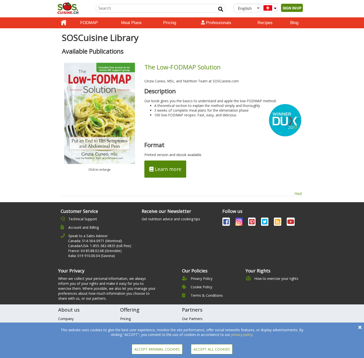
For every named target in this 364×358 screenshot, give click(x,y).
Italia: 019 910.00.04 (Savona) (91, 255)
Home (63, 22)
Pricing (169, 22)
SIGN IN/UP (292, 7)
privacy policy (242, 334)
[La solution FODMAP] (99, 113)
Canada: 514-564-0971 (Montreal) (95, 240)
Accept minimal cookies (157, 349)
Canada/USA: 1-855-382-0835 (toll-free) (99, 245)
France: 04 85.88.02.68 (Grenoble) (95, 250)
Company (66, 318)
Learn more (167, 169)
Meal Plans (131, 22)
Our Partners (192, 318)
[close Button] (360, 327)
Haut (298, 193)
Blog (294, 22)
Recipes (265, 22)
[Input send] (220, 9)
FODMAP (89, 22)
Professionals (218, 22)
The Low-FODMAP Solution (182, 67)
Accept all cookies (212, 349)
